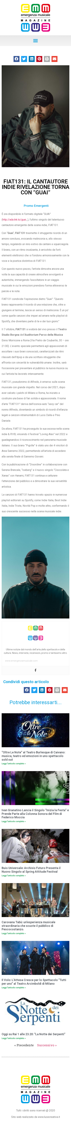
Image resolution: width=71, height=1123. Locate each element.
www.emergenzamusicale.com (21, 660)
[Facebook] (35, 670)
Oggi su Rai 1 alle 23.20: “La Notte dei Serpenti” (33, 1034)
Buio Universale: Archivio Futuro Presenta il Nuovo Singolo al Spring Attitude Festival (31, 869)
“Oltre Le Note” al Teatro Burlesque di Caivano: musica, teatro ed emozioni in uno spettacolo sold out (33, 756)
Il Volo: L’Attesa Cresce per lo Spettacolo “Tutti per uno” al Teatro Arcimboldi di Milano (34, 981)
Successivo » (47, 1045)
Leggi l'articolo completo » (14, 763)
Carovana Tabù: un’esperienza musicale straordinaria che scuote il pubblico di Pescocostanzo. (28, 925)
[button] (35, 40)
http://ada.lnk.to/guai (14, 219)
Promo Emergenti (36, 206)
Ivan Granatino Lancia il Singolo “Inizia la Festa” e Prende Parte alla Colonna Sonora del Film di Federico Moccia (35, 813)
